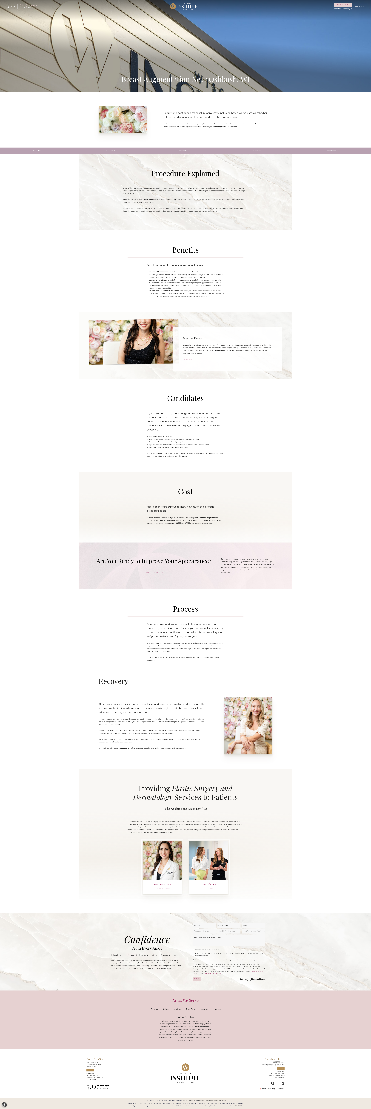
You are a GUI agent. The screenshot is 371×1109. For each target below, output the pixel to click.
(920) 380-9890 (29, 5)
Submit (197, 979)
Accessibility (201, 1101)
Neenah (217, 1009)
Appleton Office (273, 1058)
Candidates (183, 150)
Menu (361, 6)
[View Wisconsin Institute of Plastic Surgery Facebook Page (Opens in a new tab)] (11, 7)
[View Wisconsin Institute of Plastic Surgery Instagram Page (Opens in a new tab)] (8, 7)
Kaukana (177, 1009)
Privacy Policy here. (257, 971)
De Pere (166, 1009)
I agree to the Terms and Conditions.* (207, 949)
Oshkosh (154, 1009)
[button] (356, 6)
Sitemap (185, 1101)
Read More (188, 359)
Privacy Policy (193, 1101)
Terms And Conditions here (212, 974)
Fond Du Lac (191, 1009)
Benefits (109, 150)
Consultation (343, 5)
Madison (205, 1009)
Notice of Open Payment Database (216, 1101)
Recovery (257, 150)
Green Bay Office (95, 1059)
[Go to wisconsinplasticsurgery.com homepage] (183, 6)
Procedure (37, 150)
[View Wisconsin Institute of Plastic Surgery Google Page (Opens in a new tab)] (14, 7)
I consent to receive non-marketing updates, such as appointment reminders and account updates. (227, 960)
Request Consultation (154, 572)
